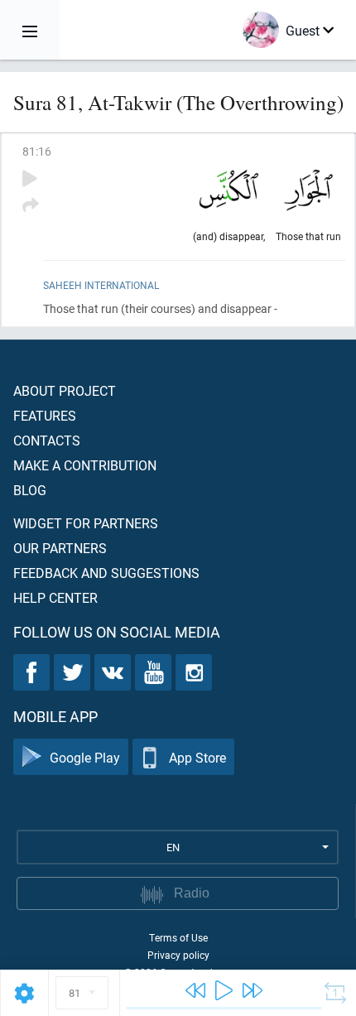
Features (44, 415)
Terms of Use (178, 937)
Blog (29, 489)
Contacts (46, 440)
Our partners (60, 547)
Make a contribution (84, 465)
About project (64, 390)
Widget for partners (85, 523)
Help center (55, 597)
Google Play (85, 757)
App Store (197, 757)
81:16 (36, 151)
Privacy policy (178, 954)
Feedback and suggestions (106, 572)
